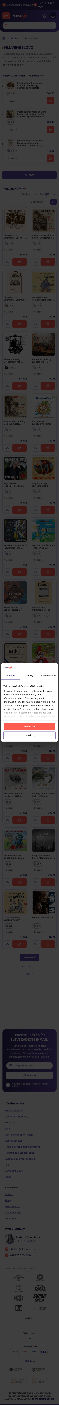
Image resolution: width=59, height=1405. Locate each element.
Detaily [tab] (29, 675)
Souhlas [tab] (10, 675)
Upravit (28, 735)
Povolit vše (29, 726)
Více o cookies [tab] (49, 675)
